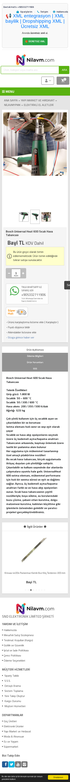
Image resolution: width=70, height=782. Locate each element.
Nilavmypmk (12, 105)
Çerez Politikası (12, 655)
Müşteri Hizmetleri (14, 706)
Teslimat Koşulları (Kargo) (18, 640)
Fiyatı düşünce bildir (18, 327)
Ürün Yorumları (35, 362)
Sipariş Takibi (11, 676)
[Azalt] (9, 273)
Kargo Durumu (12, 701)
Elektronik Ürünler (14, 726)
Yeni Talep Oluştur (14, 696)
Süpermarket (11, 747)
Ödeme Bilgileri (35, 356)
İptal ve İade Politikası (16, 650)
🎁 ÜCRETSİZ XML (35, 41)
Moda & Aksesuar (14, 736)
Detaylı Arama (12, 686)
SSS (35, 368)
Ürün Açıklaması (35, 349)
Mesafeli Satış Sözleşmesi (19, 635)
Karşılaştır (51, 322)
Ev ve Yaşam (11, 741)
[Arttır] (23, 273)
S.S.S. (7, 681)
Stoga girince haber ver (20, 337)
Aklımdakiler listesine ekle (21, 332)
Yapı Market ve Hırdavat (38, 100)
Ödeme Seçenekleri (14, 660)
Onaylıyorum (58, 777)
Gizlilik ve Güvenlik (14, 645)
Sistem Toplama (13, 691)
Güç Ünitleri (10, 721)
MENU (7, 91)
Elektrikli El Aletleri (39, 105)
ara (64, 69)
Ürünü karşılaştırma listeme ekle (25, 322)
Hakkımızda (10, 630)
